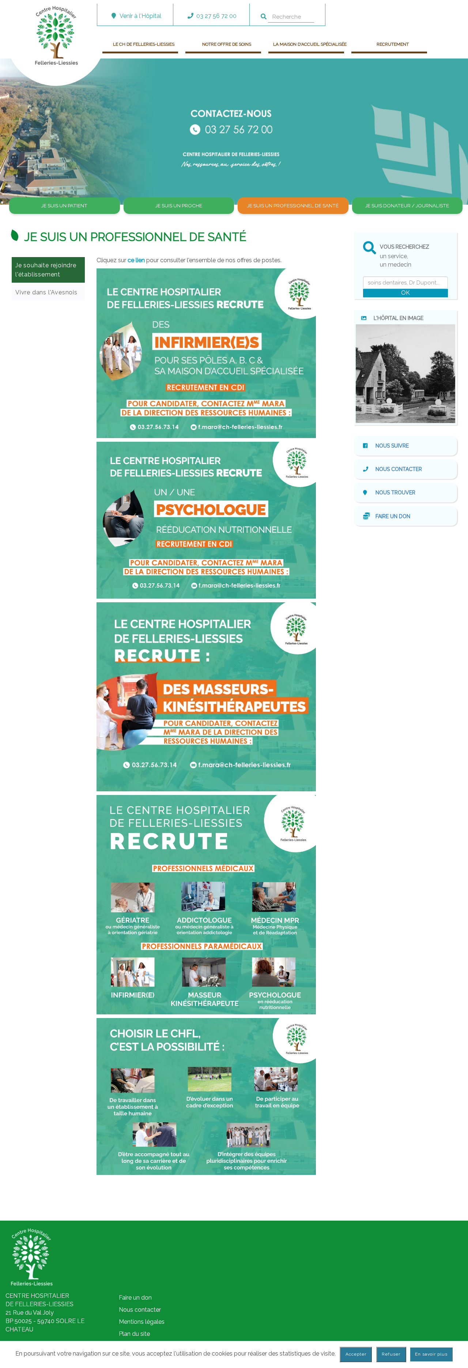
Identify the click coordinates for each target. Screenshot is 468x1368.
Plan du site (134, 1333)
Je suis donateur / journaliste (407, 205)
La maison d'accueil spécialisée (310, 44)
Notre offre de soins (226, 44)
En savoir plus (431, 1354)
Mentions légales (142, 1321)
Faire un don (392, 516)
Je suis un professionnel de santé (293, 205)
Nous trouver (395, 492)
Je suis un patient (64, 205)
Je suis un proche (178, 205)
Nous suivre (391, 446)
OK (405, 292)
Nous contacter (398, 469)
